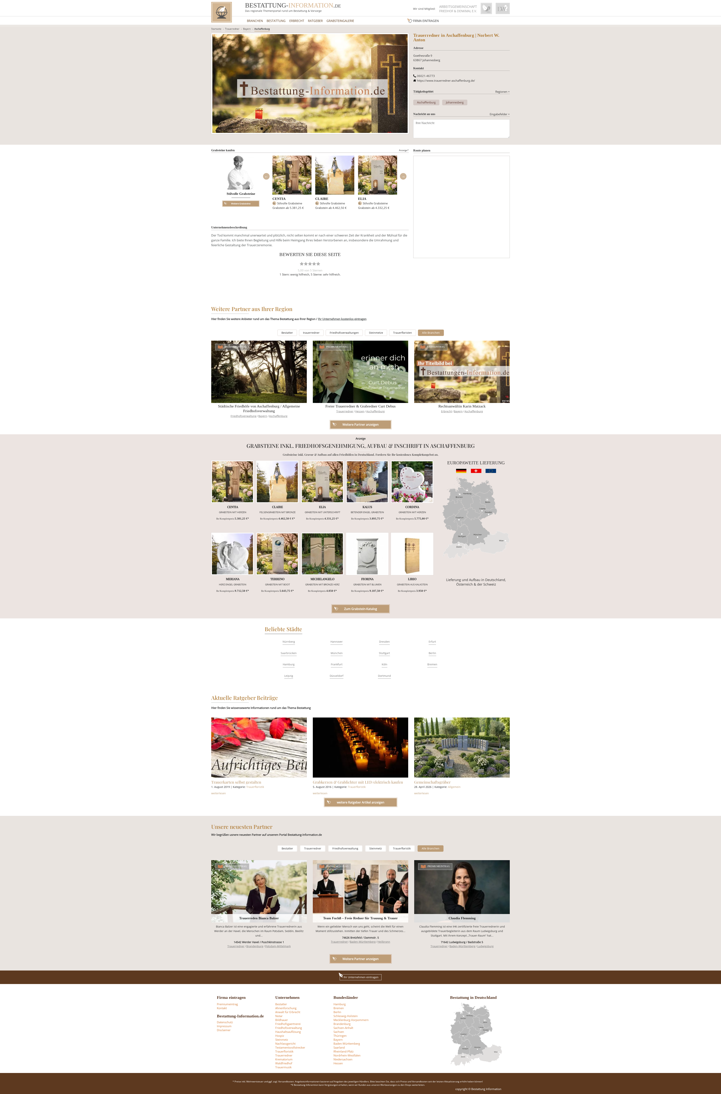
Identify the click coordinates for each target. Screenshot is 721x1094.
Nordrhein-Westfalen (346, 1055)
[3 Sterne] (310, 264)
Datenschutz (225, 1022)
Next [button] (403, 176)
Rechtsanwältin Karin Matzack (462, 406)
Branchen (255, 21)
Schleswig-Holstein (345, 1016)
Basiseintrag (436, 347)
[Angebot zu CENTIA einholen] (232, 482)
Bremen (432, 664)
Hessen (359, 411)
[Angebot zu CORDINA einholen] (412, 482)
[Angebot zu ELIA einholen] (322, 482)
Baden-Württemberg (363, 941)
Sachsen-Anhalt (343, 1028)
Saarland (339, 1047)
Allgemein (454, 787)
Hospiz (279, 1036)
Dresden (384, 641)
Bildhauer (281, 1020)
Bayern (247, 28)
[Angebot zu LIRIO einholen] (412, 554)
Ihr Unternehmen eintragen (361, 977)
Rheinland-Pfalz (343, 1051)
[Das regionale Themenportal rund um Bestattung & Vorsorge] (221, 12)
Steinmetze (376, 332)
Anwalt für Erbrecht (287, 1012)
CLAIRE (321, 199)
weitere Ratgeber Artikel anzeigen (360, 802)
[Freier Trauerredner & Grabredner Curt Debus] (360, 372)
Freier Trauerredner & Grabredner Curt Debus (360, 406)
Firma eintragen (426, 21)
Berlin (432, 653)
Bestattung (276, 21)
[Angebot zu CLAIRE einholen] (277, 482)
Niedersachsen (342, 1059)
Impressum (224, 1026)
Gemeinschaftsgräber (432, 782)
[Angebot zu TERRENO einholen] (277, 554)
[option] (292, 184)
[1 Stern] (302, 264)
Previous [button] (266, 176)
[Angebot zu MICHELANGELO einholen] (322, 554)
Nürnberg (289, 641)
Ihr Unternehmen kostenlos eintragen (342, 319)
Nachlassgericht (285, 1043)
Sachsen (338, 1032)
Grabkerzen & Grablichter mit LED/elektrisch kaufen (358, 782)
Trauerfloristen (402, 332)
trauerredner (311, 332)
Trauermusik (283, 1067)
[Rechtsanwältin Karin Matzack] (462, 372)
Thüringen (340, 1036)
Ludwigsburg (485, 946)
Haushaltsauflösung (288, 1032)
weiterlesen (218, 793)
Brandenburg (254, 946)
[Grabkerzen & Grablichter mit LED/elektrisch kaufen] (360, 748)
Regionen (502, 91)
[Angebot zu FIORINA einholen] (367, 554)
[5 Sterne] (318, 264)
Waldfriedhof (283, 1063)
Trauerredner (232, 28)
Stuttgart (384, 653)
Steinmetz (375, 848)
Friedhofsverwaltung (243, 416)
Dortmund (384, 676)
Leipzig (288, 676)
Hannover (336, 641)
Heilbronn (384, 941)
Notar (279, 1016)
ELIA (362, 199)
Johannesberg (455, 102)
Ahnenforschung (285, 1008)
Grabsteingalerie (340, 21)
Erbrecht (296, 21)
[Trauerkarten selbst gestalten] (259, 748)
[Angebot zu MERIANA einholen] (232, 554)
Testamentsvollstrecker (290, 1047)
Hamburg (289, 664)
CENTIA (279, 199)
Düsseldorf (336, 676)
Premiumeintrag (236, 347)
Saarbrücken (289, 653)
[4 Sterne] (314, 264)
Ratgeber (315, 21)
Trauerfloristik (255, 787)
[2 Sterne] (306, 264)
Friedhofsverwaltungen (344, 332)
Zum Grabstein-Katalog (360, 609)
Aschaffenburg (262, 28)
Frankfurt (336, 664)
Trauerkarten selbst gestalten (236, 782)
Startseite (216, 28)
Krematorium (284, 1059)
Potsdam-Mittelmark (278, 946)
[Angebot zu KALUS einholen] (367, 482)
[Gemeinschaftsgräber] (462, 748)
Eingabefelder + (500, 114)
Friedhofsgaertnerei (288, 1024)
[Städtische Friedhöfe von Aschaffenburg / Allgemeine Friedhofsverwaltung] (259, 372)
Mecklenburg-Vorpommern (351, 1020)
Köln (384, 664)
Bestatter (287, 332)
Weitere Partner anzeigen (360, 959)
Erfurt (432, 641)
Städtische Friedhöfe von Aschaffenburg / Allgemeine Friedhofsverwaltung (259, 408)
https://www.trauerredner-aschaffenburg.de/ (446, 80)
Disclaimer (224, 1030)
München (337, 653)
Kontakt (222, 1008)
